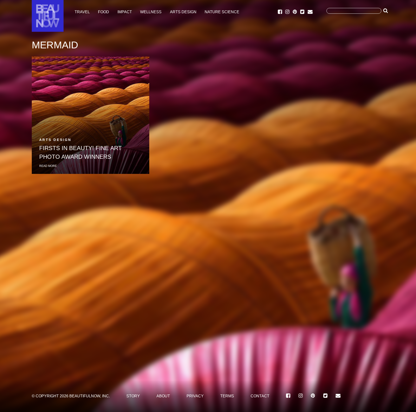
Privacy (195, 396)
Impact (124, 12)
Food (103, 12)
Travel (82, 12)
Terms (227, 396)
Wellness (151, 12)
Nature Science (222, 12)
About (163, 396)
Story (133, 396)
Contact (260, 396)
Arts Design (183, 12)
